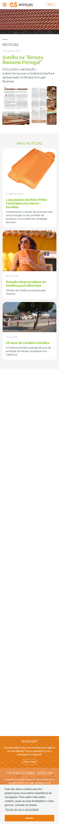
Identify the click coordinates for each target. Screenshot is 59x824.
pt (49, 4)
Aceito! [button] (30, 818)
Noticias (10, 45)
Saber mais (29, 761)
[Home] (21, 5)
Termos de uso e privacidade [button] (22, 809)
